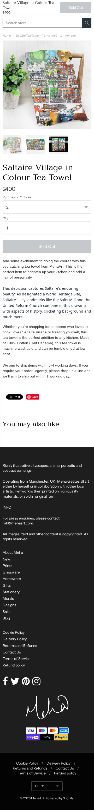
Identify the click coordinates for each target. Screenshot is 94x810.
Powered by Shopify (59, 798)
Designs (9, 605)
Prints (7, 565)
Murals (8, 598)
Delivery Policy (15, 639)
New (6, 559)
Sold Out (47, 246)
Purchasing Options (17, 197)
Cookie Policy (14, 632)
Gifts (7, 585)
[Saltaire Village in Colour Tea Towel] (13, 144)
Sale (6, 611)
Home (7, 35)
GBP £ (39, 786)
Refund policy (14, 665)
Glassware (11, 572)
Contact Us (12, 652)
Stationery (11, 592)
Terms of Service (17, 658)
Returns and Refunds (20, 645)
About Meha (13, 552)
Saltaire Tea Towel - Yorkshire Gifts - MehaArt (45, 35)
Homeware (12, 578)
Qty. (6, 218)
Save (35, 397)
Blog (6, 618)
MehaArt (37, 798)
